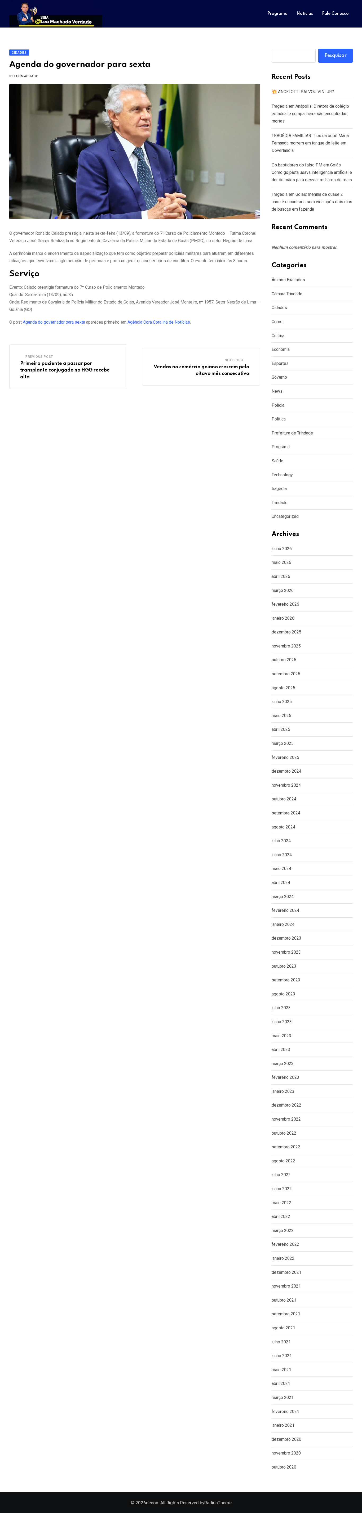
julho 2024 (281, 840)
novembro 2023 (286, 952)
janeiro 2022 (283, 1258)
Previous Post (39, 357)
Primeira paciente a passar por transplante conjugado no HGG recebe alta (65, 370)
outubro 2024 (284, 798)
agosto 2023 (283, 993)
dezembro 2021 (286, 1272)
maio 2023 (281, 1035)
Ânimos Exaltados (288, 279)
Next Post (234, 360)
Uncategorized (285, 516)
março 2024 (283, 896)
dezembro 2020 (286, 1439)
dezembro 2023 (286, 938)
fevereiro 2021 (285, 1411)
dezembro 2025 (286, 632)
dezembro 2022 (286, 1105)
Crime (277, 321)
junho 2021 (282, 1355)
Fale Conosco (335, 14)
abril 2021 (281, 1383)
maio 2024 (281, 868)
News (277, 391)
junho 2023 (282, 1021)
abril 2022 (281, 1216)
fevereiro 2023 (285, 1077)
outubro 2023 (284, 966)
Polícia (278, 405)
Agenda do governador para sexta (54, 322)
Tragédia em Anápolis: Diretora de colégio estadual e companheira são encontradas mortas (310, 114)
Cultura (278, 335)
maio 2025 (281, 715)
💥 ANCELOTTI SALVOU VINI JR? (303, 91)
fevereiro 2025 (285, 757)
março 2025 (283, 743)
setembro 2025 (286, 673)
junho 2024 (282, 854)
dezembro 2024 (286, 771)
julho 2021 (281, 1341)
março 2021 (283, 1397)
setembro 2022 (286, 1146)
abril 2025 (281, 729)
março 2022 (283, 1230)
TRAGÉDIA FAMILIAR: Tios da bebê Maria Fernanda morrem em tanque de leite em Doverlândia (310, 143)
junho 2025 (282, 701)
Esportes (280, 363)
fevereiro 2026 (285, 604)
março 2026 (283, 590)
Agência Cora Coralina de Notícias (158, 322)
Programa (277, 14)
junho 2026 (282, 548)
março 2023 (283, 1063)
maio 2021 (281, 1369)
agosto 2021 (283, 1327)
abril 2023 (281, 1049)
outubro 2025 (284, 659)
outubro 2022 (284, 1133)
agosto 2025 (283, 687)
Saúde (277, 460)
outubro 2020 (284, 1467)
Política (279, 419)
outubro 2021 (284, 1300)
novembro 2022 (286, 1119)
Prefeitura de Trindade (292, 433)
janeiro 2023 (283, 1091)
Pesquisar (336, 55)
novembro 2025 (286, 646)
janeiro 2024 (283, 924)
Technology (282, 474)
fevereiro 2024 (285, 910)
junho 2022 (282, 1188)
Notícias (305, 14)
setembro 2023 (286, 979)
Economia (281, 349)
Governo (279, 377)
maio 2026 (281, 562)
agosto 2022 (283, 1160)
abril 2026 (281, 576)
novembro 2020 (286, 1453)
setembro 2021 (286, 1313)
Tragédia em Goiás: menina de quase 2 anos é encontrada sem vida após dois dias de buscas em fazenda (312, 202)
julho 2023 (281, 1007)
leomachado (26, 76)
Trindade (280, 502)
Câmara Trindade (287, 293)
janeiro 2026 (283, 618)
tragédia (279, 488)
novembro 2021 (286, 1286)
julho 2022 (281, 1174)
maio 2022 (281, 1202)
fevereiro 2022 (285, 1244)
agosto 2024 (283, 827)
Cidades (279, 307)
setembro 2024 (286, 813)
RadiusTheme (218, 1502)
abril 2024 (281, 882)
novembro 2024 (286, 785)
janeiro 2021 (283, 1425)
